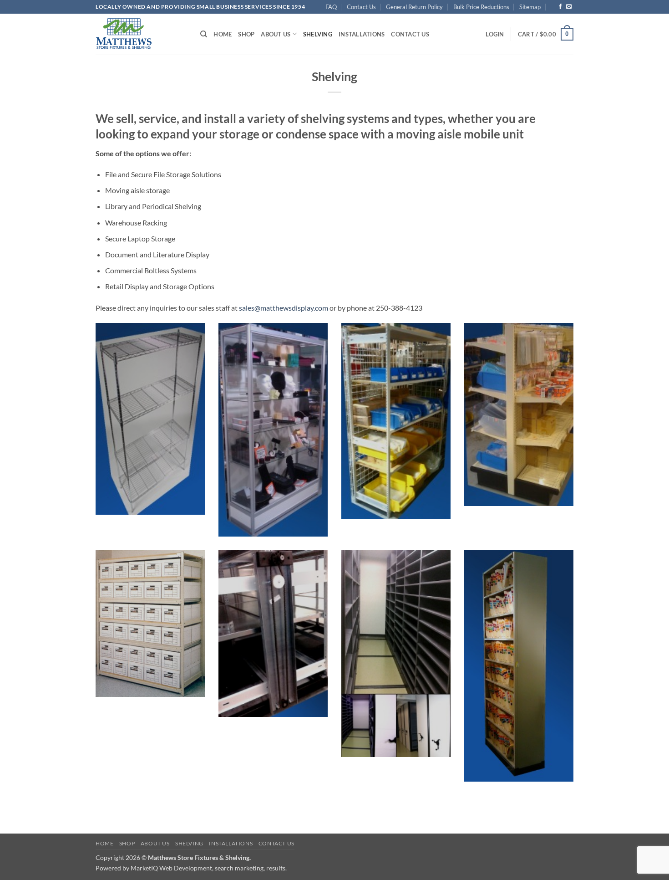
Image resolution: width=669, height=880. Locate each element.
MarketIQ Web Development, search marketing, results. (209, 868)
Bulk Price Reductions (481, 6)
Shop (246, 34)
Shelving (317, 34)
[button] (495, 34)
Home (222, 34)
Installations (362, 34)
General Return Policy (414, 6)
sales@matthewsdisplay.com (283, 307)
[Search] (203, 34)
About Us (275, 34)
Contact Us (361, 6)
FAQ (331, 6)
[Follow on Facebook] (560, 7)
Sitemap (530, 6)
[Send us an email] (569, 7)
